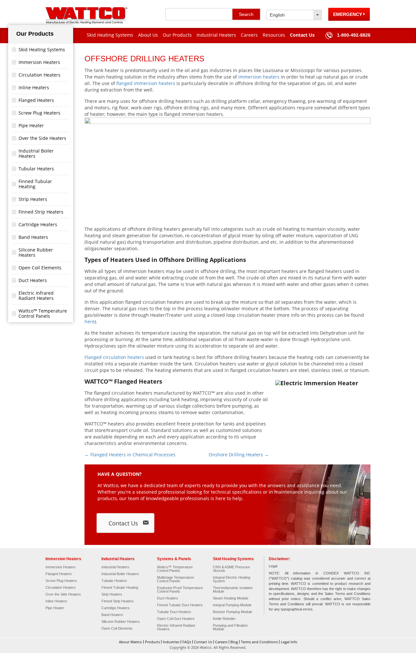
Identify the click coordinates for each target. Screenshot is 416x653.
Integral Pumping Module (232, 605)
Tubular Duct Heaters (174, 612)
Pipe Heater (31, 125)
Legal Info (289, 641)
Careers (249, 35)
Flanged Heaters (36, 100)
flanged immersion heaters (145, 83)
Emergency (348, 14)
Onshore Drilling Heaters (239, 454)
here (89, 321)
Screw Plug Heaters (39, 113)
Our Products (177, 35)
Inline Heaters (34, 87)
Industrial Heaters (216, 35)
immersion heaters (259, 77)
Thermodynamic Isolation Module (233, 589)
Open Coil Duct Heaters (176, 619)
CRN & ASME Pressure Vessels (231, 569)
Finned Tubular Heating (35, 184)
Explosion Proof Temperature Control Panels (180, 589)
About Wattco (130, 641)
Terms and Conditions (259, 641)
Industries (171, 641)
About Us (148, 35)
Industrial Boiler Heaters (36, 153)
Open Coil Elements (40, 268)
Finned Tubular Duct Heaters (180, 605)
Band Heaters (33, 237)
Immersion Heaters (39, 62)
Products (152, 641)
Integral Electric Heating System (231, 579)
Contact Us (302, 35)
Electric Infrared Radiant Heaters (36, 295)
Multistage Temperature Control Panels (175, 579)
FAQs (186, 641)
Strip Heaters (33, 199)
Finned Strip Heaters (41, 212)
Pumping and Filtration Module (230, 627)
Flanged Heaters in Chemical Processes (130, 454)
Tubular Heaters (36, 169)
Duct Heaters (33, 280)
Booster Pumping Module (232, 612)
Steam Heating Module (230, 598)
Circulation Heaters (39, 75)
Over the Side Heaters (42, 138)
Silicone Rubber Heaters (36, 252)
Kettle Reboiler (224, 619)
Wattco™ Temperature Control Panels (43, 313)
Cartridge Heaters (38, 224)
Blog (234, 641)
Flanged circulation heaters (114, 357)
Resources (274, 35)
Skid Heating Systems (110, 35)
